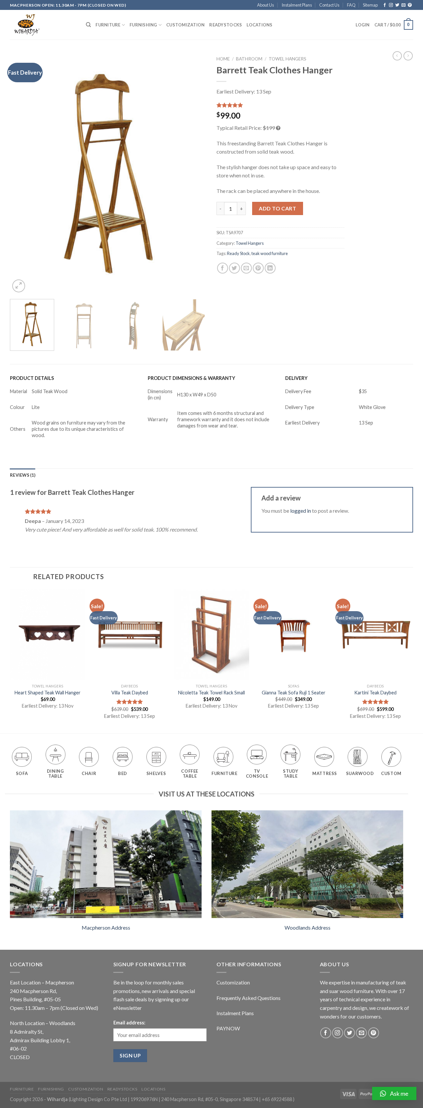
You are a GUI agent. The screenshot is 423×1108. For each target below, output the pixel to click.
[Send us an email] (403, 5)
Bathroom (249, 58)
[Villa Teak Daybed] (129, 634)
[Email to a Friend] (246, 268)
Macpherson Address (106, 927)
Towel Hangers (287, 58)
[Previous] (22, 173)
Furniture (108, 24)
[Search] (88, 24)
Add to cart (277, 208)
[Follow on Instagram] (391, 5)
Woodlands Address (307, 927)
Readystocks (225, 24)
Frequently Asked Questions (248, 998)
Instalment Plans (297, 5)
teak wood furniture (269, 253)
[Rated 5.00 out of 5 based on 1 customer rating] (280, 105)
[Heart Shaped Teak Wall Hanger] (47, 634)
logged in (300, 510)
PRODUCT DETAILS (32, 378)
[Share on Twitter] (234, 268)
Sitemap (370, 5)
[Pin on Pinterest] (258, 268)
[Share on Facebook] (222, 268)
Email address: (129, 1022)
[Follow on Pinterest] (410, 5)
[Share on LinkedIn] (270, 268)
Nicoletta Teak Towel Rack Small (211, 692)
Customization (185, 24)
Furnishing (143, 24)
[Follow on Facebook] (385, 5)
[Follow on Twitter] (397, 5)
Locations (259, 24)
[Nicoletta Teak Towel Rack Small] (211, 634)
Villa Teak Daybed (129, 692)
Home (223, 58)
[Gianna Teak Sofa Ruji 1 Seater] (293, 634)
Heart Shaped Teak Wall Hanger (48, 692)
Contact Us (329, 5)
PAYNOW (228, 1028)
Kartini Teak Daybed (375, 692)
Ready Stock (238, 253)
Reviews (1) (22, 475)
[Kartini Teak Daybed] (375, 634)
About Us (265, 5)
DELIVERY (296, 378)
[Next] (194, 173)
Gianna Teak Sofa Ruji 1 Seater (294, 692)
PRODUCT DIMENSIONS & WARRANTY (191, 378)
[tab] (22, 475)
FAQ (351, 5)
